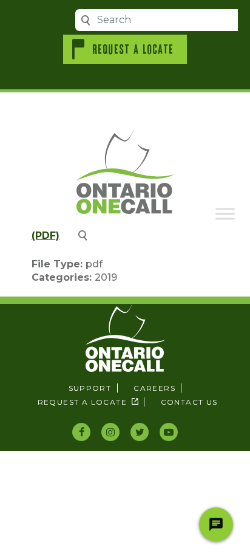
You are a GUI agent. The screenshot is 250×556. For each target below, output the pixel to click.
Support (90, 388)
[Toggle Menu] (225, 214)
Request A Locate (133, 49)
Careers (154, 388)
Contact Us (189, 402)
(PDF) (45, 235)
